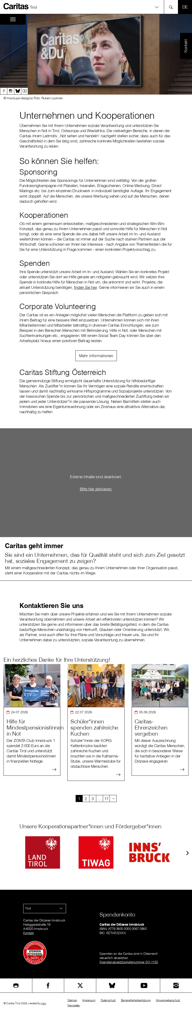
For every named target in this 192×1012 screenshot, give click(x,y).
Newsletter (73, 1005)
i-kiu (43, 1003)
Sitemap (72, 1000)
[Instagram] (10, 91)
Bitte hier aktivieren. (96, 488)
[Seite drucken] (16, 985)
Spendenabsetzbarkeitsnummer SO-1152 (129, 962)
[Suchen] (172, 7)
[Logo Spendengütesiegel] (35, 952)
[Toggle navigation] (13, 19)
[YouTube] (144, 985)
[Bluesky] (17, 91)
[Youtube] (24, 91)
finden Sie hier (85, 287)
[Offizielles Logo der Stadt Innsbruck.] (149, 852)
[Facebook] (3, 91)
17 (106, 798)
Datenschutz (108, 1000)
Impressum (89, 1000)
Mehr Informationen (96, 355)
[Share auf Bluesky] (112, 985)
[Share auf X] (80, 985)
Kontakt (28, 933)
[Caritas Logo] (16, 6)
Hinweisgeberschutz (168, 1000)
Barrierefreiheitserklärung (136, 1000)
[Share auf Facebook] (48, 985)
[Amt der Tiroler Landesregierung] (42, 852)
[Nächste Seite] (113, 798)
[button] (96, 7)
